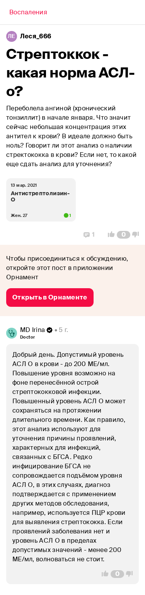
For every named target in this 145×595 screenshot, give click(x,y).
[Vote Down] (137, 234)
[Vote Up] (109, 235)
